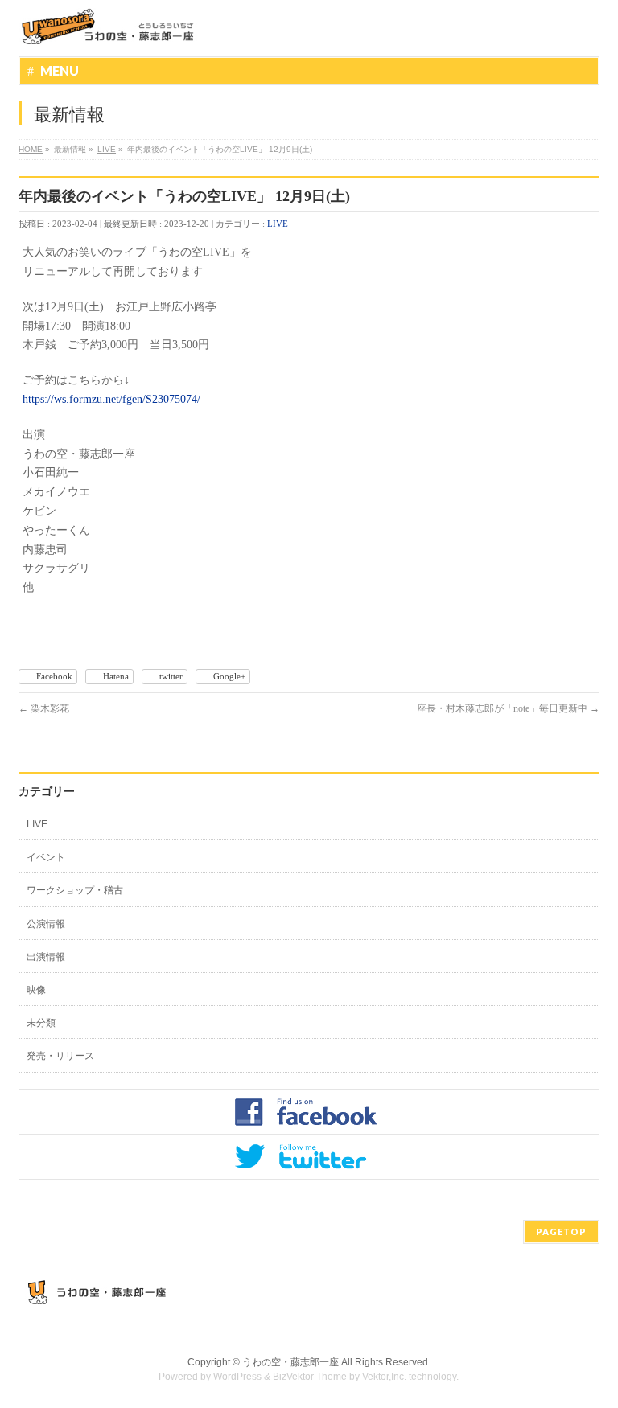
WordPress (237, 1376)
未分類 (41, 1022)
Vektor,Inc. (384, 1376)
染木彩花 (44, 708)
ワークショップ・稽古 (75, 890)
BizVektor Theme (310, 1376)
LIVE (277, 223)
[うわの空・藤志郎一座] (109, 26)
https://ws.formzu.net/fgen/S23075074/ (111, 399)
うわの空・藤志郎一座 (290, 1362)
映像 (36, 989)
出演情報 (46, 957)
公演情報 (46, 924)
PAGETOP (561, 1231)
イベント (46, 857)
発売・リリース (60, 1055)
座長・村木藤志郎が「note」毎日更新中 (508, 708)
